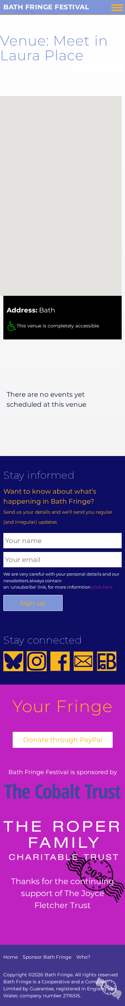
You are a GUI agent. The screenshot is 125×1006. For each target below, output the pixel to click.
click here (102, 587)
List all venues (96, 68)
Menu (117, 7)
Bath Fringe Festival (46, 7)
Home (10, 957)
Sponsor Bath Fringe (47, 957)
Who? (83, 957)
